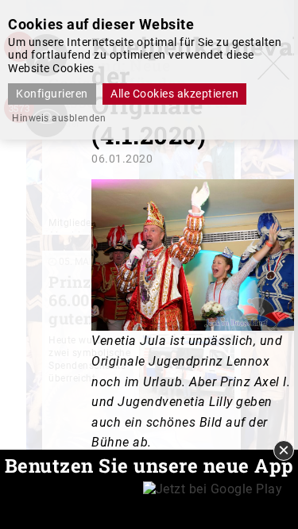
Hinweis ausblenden (59, 118)
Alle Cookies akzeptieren (174, 93)
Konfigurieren (52, 93)
